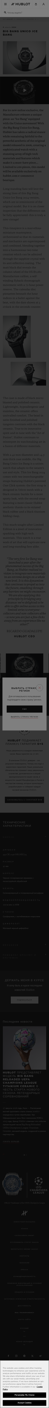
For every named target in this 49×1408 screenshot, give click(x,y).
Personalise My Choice (24, 1395)
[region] (24, 1384)
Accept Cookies (24, 1403)
